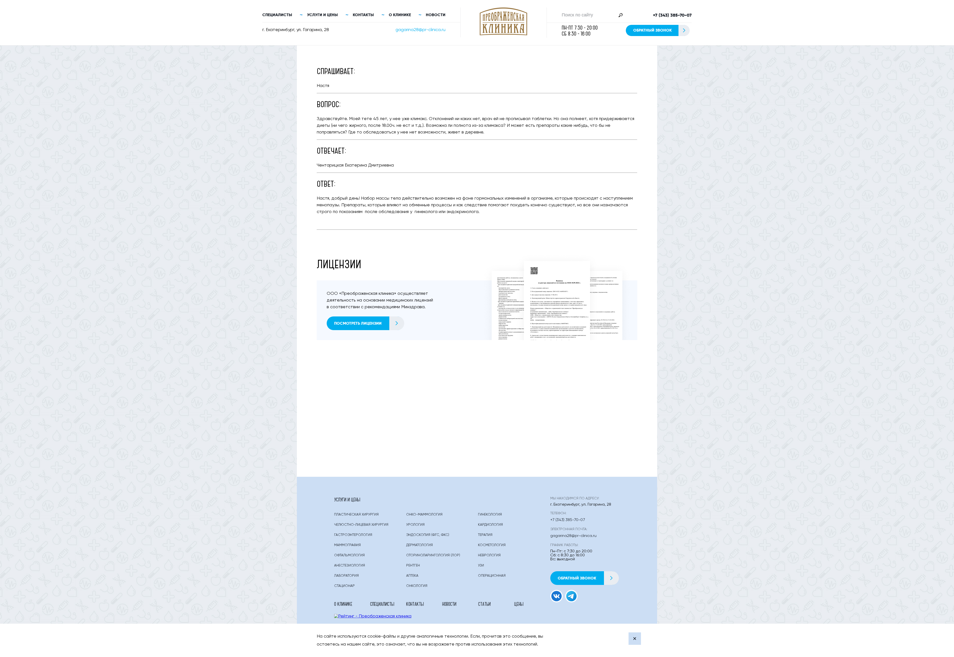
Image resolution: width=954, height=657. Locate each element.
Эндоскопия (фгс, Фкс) (427, 535)
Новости (435, 14)
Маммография (347, 545)
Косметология (492, 545)
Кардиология (490, 524)
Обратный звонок (652, 30)
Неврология (489, 555)
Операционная (492, 575)
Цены (518, 604)
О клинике (400, 14)
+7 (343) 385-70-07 (672, 15)
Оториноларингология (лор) (433, 555)
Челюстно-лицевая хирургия (361, 524)
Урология (415, 524)
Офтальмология (349, 555)
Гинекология (490, 514)
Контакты (363, 14)
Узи (481, 565)
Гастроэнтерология (353, 535)
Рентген (413, 565)
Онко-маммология (424, 514)
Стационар (344, 586)
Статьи (484, 604)
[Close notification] (635, 638)
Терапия (485, 535)
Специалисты (277, 14)
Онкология (416, 586)
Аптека (412, 575)
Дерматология (419, 545)
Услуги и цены (322, 14)
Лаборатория (346, 575)
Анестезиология (349, 565)
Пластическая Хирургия (356, 514)
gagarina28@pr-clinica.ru (420, 30)
